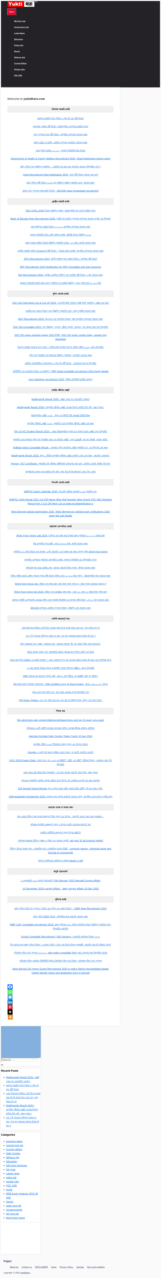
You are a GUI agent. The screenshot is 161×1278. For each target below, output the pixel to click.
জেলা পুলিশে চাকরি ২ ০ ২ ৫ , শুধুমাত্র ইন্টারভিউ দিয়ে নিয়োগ (60, 150)
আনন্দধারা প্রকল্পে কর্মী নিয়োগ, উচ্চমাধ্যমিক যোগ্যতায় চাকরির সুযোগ (60, 126)
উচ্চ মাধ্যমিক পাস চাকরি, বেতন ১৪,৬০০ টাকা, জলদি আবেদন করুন (60, 543)
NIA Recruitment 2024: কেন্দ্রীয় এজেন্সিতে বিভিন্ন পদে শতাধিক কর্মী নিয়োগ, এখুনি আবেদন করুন (60, 275)
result (17, 51)
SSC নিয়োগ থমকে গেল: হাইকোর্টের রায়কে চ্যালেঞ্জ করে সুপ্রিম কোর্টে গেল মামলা (60, 652)
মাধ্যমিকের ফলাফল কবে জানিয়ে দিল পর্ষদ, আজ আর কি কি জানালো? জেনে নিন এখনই (60, 471)
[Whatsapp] (10, 991)
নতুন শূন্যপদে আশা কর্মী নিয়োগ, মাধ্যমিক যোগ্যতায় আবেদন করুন (60, 134)
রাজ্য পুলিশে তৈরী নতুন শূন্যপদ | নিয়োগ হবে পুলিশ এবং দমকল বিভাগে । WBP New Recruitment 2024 (60, 908)
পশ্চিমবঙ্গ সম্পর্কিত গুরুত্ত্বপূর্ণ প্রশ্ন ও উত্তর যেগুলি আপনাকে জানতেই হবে (60, 824)
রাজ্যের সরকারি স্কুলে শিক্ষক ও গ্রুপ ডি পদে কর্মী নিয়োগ (60, 118)
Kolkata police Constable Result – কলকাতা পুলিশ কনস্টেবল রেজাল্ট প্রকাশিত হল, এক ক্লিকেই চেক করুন (60, 447)
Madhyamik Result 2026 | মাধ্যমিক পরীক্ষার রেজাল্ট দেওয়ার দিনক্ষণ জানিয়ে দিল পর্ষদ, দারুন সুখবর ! (60, 407)
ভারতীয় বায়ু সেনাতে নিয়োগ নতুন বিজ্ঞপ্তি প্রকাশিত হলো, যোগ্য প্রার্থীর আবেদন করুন (60, 311)
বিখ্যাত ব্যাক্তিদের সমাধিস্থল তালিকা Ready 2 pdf (60, 860)
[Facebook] (10, 986)
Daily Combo (13, 1153)
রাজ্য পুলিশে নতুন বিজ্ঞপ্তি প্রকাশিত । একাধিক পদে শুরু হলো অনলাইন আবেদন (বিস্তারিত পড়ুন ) (60, 166)
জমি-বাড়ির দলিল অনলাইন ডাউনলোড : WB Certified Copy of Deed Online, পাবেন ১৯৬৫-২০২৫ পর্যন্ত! (60, 684)
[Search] (2, 1064)
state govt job (13, 1205)
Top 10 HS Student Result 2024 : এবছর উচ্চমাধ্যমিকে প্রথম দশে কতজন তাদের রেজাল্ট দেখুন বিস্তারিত (60, 431)
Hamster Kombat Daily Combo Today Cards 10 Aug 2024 (60, 736)
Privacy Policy (66, 1267)
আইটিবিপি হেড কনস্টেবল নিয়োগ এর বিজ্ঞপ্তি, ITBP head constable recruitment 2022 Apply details (61, 371)
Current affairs (20, 63)
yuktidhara (25, 1273)
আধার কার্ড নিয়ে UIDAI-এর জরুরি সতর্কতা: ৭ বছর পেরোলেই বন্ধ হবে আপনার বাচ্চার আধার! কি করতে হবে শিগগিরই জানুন (60, 660)
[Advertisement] (21, 1042)
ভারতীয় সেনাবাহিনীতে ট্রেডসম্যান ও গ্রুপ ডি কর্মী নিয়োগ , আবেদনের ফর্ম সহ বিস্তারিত (60, 363)
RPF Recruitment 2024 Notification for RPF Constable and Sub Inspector (60, 267)
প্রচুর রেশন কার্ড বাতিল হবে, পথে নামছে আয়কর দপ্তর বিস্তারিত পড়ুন (60, 692)
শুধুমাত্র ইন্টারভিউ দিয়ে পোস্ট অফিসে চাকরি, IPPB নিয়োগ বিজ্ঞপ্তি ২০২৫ (60, 234)
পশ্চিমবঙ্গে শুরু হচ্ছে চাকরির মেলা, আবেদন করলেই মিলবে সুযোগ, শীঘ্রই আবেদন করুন (60, 567)
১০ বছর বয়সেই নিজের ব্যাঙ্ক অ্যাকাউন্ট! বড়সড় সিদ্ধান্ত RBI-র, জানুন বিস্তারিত (60, 668)
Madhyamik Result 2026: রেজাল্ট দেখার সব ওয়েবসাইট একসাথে (60, 399)
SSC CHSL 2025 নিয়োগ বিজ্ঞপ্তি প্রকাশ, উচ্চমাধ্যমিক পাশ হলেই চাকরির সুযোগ (60, 210)
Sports (9, 1201)
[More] (10, 1017)
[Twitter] (10, 996)
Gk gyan (10, 1169)
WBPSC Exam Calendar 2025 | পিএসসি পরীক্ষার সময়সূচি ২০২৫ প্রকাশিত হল (60, 491)
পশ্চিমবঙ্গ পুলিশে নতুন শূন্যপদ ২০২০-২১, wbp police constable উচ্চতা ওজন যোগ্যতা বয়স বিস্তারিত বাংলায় (60, 952)
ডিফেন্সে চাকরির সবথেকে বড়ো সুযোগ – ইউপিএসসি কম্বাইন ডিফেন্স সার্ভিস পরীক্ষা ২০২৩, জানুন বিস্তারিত (60, 347)
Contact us (27, 1267)
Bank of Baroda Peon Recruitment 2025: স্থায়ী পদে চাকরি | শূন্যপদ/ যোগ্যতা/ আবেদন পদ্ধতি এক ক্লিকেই (60, 218)
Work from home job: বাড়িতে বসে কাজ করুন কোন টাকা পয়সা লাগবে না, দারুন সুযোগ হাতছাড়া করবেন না (60, 583)
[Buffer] (10, 1012)
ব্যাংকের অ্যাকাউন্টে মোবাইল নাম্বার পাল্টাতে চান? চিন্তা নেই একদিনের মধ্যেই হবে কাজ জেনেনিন (60, 780)
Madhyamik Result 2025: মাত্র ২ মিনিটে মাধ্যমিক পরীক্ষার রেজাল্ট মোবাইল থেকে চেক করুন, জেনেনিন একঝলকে (60, 455)
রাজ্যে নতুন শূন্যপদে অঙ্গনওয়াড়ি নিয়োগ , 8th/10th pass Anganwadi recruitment (60, 190)
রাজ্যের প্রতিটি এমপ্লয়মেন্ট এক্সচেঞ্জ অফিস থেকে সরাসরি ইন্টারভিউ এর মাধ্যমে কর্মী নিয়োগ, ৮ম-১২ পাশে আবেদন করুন (60, 600)
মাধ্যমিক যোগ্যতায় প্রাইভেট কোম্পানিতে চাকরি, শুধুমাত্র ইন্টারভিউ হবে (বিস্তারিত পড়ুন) (60, 559)
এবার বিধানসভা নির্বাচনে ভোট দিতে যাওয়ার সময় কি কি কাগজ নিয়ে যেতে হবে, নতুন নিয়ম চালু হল (60, 627)
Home (53, 1267)
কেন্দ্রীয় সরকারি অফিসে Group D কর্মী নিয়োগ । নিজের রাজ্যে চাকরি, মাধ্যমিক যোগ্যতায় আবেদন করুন (60, 250)
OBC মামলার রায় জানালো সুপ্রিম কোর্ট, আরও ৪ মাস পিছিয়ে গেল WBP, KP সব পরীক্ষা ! (60, 676)
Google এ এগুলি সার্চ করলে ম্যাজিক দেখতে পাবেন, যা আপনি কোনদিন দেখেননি (60, 752)
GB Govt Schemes (16, 1165)
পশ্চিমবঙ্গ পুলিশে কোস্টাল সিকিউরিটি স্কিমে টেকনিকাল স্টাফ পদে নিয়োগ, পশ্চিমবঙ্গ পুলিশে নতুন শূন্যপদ (60, 960)
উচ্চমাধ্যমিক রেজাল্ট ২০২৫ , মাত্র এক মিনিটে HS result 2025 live (60, 415)
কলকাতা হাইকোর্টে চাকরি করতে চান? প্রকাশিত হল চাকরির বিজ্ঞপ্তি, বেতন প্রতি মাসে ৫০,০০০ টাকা (60, 283)
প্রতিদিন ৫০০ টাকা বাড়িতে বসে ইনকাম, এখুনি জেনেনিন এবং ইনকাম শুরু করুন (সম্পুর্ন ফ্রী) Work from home (60, 551)
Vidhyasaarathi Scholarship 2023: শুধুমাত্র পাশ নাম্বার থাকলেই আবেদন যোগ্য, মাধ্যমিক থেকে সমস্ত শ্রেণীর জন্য (60, 796)
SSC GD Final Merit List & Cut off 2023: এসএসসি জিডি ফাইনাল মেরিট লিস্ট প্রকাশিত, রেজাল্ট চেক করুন (60, 303)
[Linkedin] (10, 1002)
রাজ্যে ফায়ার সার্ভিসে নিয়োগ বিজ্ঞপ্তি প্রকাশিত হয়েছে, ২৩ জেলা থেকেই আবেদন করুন (60, 242)
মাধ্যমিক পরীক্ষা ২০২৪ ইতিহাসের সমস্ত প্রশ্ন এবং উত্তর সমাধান (60, 744)
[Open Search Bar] (9, 84)
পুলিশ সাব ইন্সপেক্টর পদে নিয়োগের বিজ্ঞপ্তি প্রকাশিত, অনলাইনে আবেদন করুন (60, 355)
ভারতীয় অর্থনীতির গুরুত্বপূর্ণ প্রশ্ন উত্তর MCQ (60, 832)
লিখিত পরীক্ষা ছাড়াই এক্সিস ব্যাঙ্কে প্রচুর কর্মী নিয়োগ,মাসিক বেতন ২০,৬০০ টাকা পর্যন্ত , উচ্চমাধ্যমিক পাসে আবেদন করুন (60, 575)
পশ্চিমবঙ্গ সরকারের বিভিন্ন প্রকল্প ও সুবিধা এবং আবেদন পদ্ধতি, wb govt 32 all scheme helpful (60, 840)
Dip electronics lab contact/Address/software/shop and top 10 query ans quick (60, 720)
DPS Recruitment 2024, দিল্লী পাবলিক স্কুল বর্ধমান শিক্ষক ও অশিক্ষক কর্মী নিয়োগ (60, 259)
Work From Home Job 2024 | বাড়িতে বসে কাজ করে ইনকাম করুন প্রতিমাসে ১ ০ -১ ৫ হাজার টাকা (60, 535)
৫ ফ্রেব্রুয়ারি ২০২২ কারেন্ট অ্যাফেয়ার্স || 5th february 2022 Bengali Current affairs (60, 880)
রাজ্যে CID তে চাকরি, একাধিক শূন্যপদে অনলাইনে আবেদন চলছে (60, 142)
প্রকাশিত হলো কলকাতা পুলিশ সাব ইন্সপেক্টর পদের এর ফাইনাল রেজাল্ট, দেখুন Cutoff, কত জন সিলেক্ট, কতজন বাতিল (60, 439)
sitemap (80, 1267)
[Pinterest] (10, 1007)
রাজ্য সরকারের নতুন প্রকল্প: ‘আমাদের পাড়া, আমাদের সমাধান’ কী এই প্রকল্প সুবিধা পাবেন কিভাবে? (60, 644)
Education (18, 39)
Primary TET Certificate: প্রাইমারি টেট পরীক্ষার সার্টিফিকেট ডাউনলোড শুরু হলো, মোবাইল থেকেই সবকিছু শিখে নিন (60, 463)
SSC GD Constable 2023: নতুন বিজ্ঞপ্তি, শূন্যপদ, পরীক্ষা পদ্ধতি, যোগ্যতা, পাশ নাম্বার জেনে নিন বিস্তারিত (60, 327)
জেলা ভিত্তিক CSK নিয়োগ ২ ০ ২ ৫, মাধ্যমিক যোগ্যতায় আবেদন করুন (60, 226)
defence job (19, 57)
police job (18, 45)
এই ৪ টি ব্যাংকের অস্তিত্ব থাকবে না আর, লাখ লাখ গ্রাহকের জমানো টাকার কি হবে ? (60, 635)
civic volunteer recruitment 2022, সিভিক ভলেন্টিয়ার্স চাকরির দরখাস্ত (60, 379)
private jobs (19, 69)
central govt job (21, 27)
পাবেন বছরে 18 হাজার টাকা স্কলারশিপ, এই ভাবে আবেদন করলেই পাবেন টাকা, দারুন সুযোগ (60, 772)
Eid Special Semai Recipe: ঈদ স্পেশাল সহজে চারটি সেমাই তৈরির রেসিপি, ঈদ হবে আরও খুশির (60, 788)
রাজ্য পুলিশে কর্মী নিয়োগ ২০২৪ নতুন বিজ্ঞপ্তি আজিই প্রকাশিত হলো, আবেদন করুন (60, 182)
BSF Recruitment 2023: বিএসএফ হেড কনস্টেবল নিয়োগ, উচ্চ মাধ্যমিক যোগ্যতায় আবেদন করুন (60, 319)
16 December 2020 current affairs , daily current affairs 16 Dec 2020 (60, 888)
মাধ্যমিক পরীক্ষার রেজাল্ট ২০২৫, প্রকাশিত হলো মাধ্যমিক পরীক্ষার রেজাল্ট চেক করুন (60, 423)
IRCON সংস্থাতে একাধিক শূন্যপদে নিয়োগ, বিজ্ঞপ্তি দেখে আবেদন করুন (60, 608)
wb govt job (19, 21)
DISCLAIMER (41, 1267)
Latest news (19, 33)
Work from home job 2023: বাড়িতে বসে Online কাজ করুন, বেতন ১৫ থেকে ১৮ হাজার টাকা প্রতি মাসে (60, 591)
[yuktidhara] (22, 6)
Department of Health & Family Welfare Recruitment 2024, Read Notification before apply (60, 158)
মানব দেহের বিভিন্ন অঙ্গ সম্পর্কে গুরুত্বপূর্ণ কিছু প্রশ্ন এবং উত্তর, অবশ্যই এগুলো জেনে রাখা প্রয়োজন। (60, 816)
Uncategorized (14, 1209)
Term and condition (96, 1267)
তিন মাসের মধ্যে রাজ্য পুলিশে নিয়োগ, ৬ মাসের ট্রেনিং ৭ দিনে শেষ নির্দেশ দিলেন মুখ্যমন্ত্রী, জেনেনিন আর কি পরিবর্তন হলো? (60, 944)
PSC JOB (18, 75)
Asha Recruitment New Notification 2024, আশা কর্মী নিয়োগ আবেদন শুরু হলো (60, 174)
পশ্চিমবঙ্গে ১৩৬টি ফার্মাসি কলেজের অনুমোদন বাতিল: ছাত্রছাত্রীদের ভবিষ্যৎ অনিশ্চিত (60, 728)
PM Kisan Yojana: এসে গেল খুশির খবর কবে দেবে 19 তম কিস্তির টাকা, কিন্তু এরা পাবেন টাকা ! (60, 700)
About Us (14, 1267)
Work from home (15, 1217)
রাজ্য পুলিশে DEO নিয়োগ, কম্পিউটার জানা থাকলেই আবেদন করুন (60, 916)
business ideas (14, 1141)
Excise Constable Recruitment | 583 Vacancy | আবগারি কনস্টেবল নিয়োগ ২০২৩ (60, 936)
